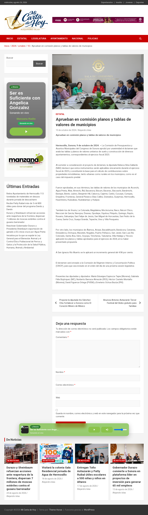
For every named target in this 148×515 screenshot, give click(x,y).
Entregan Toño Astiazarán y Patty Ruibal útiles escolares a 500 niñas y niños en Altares (91, 475)
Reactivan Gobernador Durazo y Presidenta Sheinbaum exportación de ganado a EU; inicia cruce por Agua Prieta (26, 228)
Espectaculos (107, 2)
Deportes (140, 2)
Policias (93, 38)
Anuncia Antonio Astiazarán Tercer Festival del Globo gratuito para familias (119, 303)
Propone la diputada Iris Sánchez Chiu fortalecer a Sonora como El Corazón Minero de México (75, 303)
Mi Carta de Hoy (28, 509)
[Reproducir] (26, 132)
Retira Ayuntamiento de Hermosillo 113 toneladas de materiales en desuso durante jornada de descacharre (25, 196)
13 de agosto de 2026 (122, 489)
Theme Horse (55, 509)
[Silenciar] (107, 430)
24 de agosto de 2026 (16, 493)
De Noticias (14, 439)
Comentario (62, 337)
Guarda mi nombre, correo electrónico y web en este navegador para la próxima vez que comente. (97, 415)
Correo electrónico (65, 385)
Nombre (60, 372)
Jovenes (129, 2)
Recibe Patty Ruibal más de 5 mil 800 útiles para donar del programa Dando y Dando (25, 206)
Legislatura (38, 38)
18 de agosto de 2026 (52, 478)
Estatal (22, 38)
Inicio (10, 38)
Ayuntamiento (59, 38)
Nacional (77, 38)
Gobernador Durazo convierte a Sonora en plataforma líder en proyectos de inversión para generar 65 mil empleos (127, 476)
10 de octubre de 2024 (66, 130)
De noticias (13, 461)
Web (58, 397)
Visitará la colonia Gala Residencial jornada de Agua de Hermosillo (56, 471)
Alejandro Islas (84, 130)
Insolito (119, 2)
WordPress (89, 509)
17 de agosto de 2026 (87, 486)
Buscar (10, 58)
